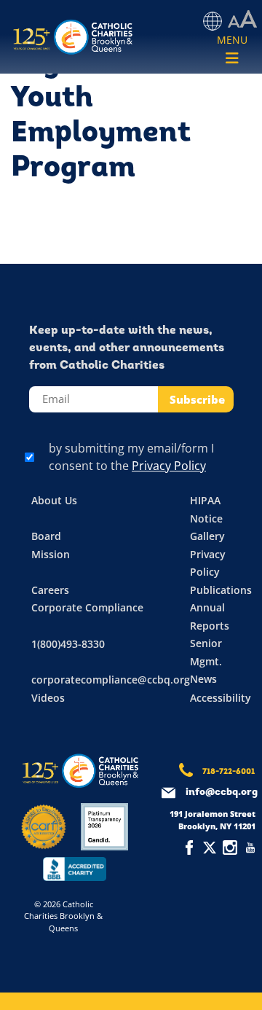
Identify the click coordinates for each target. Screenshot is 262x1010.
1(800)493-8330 (68, 644)
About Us (54, 500)
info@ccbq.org (222, 792)
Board (46, 536)
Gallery (207, 536)
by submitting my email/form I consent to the (131, 457)
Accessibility (220, 698)
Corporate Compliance (87, 607)
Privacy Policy (169, 466)
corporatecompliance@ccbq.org (110, 679)
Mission (50, 554)
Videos (48, 698)
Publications (221, 590)
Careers (50, 590)
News (203, 679)
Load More (131, 230)
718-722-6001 (228, 772)
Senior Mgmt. (206, 652)
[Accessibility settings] (242, 19)
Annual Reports (209, 616)
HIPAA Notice (206, 509)
